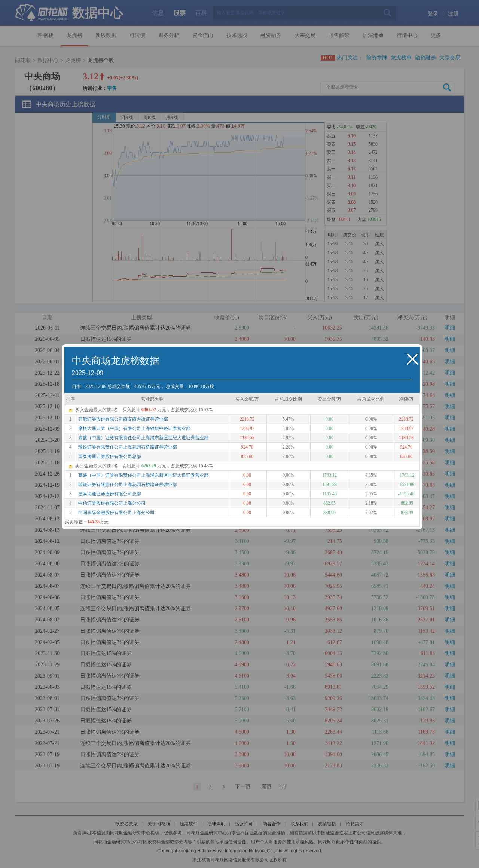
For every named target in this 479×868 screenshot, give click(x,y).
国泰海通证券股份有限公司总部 (109, 456)
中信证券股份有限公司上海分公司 (112, 503)
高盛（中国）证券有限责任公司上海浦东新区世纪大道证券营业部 (143, 437)
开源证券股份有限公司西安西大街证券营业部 (123, 419)
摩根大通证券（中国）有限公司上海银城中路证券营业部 (134, 428)
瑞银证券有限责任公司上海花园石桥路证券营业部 (127, 447)
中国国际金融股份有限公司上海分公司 (116, 512)
